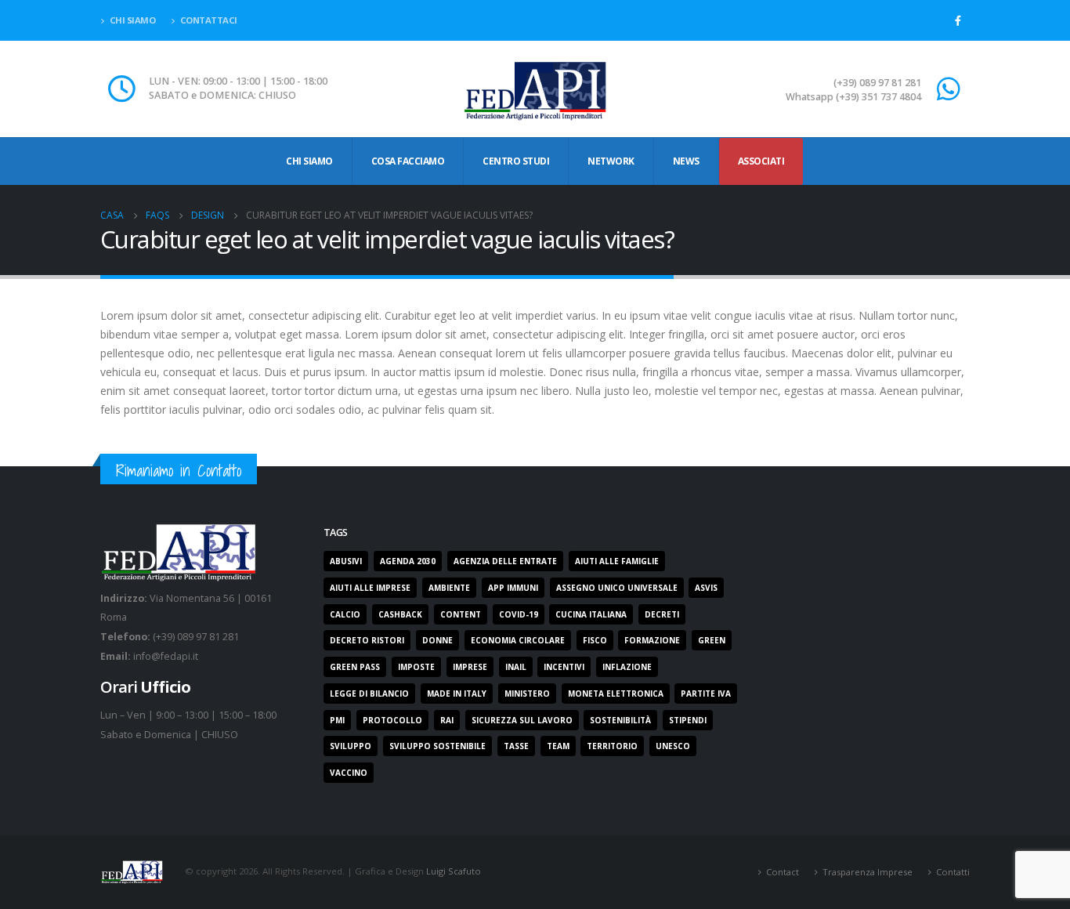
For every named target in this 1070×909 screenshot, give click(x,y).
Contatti (953, 872)
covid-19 (518, 614)
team (558, 746)
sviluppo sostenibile (437, 746)
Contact (782, 872)
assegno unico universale (617, 587)
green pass (355, 666)
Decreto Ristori (367, 640)
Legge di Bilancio (369, 693)
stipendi (688, 720)
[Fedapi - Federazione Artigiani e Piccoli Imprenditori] (535, 88)
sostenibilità (620, 720)
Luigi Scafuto (453, 871)
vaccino (348, 772)
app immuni (513, 587)
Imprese (470, 666)
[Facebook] (958, 20)
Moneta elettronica (615, 693)
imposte (416, 666)
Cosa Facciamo (408, 161)
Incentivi (564, 666)
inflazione (627, 666)
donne (437, 640)
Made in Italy (456, 693)
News (686, 161)
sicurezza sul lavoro (522, 720)
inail (515, 666)
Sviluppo (350, 746)
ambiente (449, 587)
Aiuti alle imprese (370, 587)
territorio (612, 746)
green (711, 640)
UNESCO (673, 746)
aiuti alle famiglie (617, 561)
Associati (761, 161)
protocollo (392, 720)
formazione (652, 640)
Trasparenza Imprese (867, 872)
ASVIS (706, 587)
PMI (337, 720)
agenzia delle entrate (505, 561)
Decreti (662, 614)
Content (460, 614)
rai (447, 720)
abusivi (346, 561)
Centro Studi (516, 161)
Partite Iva (706, 693)
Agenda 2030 (408, 561)
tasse (516, 746)
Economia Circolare (518, 640)
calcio (345, 614)
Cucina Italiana (591, 614)
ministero (527, 693)
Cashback (400, 614)
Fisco (595, 640)
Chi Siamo (309, 161)
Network (610, 161)
